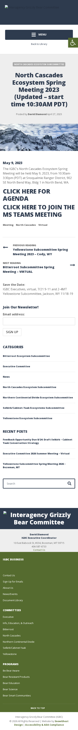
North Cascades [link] (26, 225)
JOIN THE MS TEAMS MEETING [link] (39, 210)
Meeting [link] (8, 225)
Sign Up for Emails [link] (13, 581)
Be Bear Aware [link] (11, 670)
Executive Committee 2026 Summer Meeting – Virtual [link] (36, 453)
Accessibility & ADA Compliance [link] (44, 724)
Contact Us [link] (39, 550)
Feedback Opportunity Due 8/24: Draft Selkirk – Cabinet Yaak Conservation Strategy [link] (37, 441)
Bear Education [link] (11, 683)
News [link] (6, 376)
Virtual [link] (42, 225)
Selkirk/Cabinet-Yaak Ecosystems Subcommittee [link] (33, 408)
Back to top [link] (38, 708)
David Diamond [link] (37, 114)
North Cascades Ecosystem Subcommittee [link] (39, 64)
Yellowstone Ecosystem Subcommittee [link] (27, 418)
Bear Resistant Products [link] (16, 677)
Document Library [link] (13, 600)
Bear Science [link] (10, 689)
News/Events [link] (10, 594)
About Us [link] (8, 587)
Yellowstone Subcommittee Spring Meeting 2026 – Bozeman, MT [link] (34, 465)
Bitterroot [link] (8, 629)
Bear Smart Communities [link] (17, 695)
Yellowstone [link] (10, 654)
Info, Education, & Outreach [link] (18, 623)
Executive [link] (8, 617)
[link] (73, 43)
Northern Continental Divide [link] (18, 641)
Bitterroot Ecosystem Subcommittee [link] (26, 356)
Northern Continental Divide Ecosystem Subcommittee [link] (38, 397)
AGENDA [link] (15, 198)
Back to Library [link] (39, 44)
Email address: (14, 314)
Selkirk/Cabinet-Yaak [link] (14, 647)
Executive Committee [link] (16, 366)
